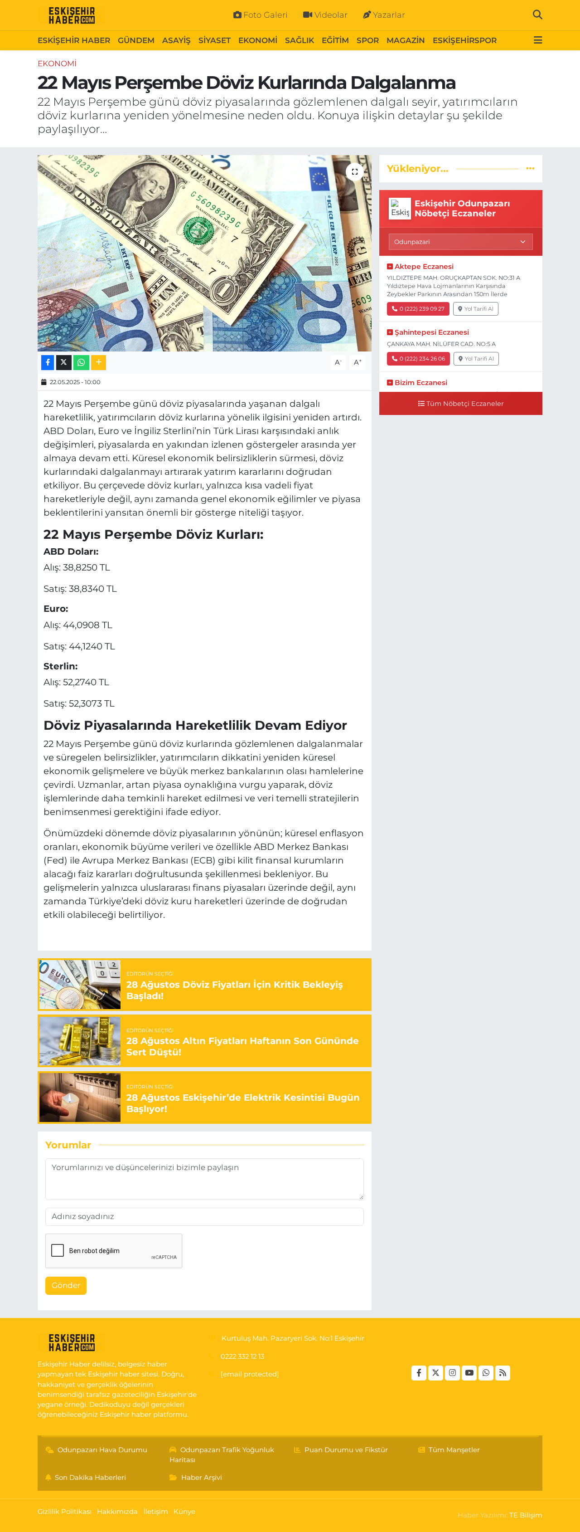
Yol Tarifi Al (478, 308)
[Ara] (537, 15)
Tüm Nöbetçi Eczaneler (465, 404)
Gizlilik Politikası (65, 1512)
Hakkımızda (117, 1512)
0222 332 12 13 (242, 1356)
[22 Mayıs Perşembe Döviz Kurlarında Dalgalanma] (205, 253)
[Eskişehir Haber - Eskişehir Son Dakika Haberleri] (72, 15)
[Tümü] (530, 168)
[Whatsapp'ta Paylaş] (81, 362)
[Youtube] (469, 1373)
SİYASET (214, 40)
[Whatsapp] (485, 1373)
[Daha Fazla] (98, 362)
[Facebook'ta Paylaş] (47, 362)
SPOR (368, 40)
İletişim (156, 1512)
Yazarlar (389, 15)
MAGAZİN (406, 40)
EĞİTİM (335, 40)
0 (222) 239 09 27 (422, 308)
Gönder (66, 1285)
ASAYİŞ (176, 40)
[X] (435, 1373)
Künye (184, 1512)
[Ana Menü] (538, 40)
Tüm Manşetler (454, 1450)
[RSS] (502, 1373)
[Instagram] (452, 1373)
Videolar (331, 15)
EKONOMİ (257, 40)
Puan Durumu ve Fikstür (346, 1450)
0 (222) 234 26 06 (422, 358)
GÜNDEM (136, 40)
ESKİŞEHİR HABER (74, 40)
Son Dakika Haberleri (90, 1477)
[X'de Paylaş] (64, 362)
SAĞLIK (299, 40)
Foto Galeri (265, 15)
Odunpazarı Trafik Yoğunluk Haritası (221, 1455)
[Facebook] (418, 1373)
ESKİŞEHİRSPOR (465, 40)
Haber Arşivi (201, 1477)
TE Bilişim (525, 1515)
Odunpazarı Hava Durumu (102, 1450)
